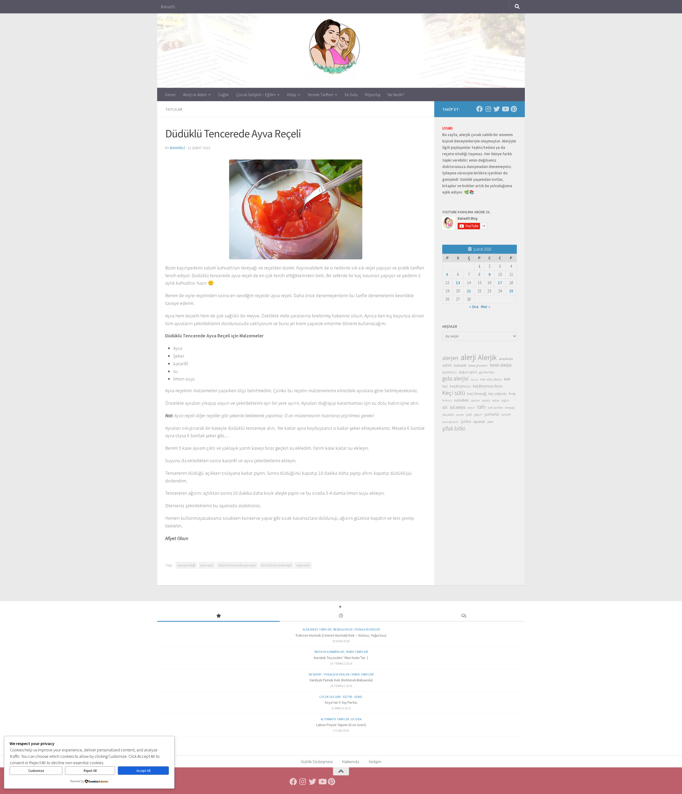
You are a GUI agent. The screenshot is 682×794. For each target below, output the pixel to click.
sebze (495, 400)
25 (511, 290)
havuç (474, 379)
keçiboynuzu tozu (487, 385)
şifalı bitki (453, 428)
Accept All (143, 770)
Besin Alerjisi (342, 629)
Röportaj (372, 94)
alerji (468, 357)
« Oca (473, 306)
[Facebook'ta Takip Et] (479, 109)
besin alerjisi (501, 365)
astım (447, 365)
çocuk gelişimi (450, 422)
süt (445, 407)
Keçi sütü (453, 393)
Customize (36, 770)
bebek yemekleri (478, 365)
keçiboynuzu (460, 385)
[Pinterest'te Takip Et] (513, 109)
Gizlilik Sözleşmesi (316, 761)
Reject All (90, 770)
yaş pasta (448, 414)
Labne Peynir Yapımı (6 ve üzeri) (341, 724)
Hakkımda (350, 761)
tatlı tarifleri (495, 408)
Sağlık (223, 94)
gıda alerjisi (455, 378)
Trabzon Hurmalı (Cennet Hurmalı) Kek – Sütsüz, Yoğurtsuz (341, 635)
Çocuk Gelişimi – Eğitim (256, 94)
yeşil (469, 414)
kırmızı (447, 400)
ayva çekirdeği (186, 565)
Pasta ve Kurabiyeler (329, 652)
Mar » (485, 306)
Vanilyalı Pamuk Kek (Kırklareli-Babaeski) (341, 680)
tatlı (481, 407)
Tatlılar (173, 109)
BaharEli (168, 6)
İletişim (375, 761)
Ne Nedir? (396, 94)
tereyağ (509, 408)
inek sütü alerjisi (491, 379)
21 (469, 290)
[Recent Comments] (463, 616)
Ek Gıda (351, 94)
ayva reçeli (206, 565)
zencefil (506, 414)
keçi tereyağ (476, 393)
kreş (512, 393)
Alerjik (487, 357)
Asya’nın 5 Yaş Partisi (341, 702)
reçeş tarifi (303, 565)
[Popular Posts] (218, 616)
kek (507, 379)
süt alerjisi (457, 407)
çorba (466, 421)
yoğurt (478, 414)
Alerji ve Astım (195, 94)
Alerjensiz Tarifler (317, 629)
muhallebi (461, 400)
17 (500, 282)
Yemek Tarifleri (320, 94)
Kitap (291, 94)
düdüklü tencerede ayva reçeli (237, 565)
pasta (486, 400)
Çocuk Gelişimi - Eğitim (335, 697)
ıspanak (479, 421)
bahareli (177, 147)
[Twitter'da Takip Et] (496, 109)
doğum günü (468, 372)
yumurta (491, 414)
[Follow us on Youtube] (505, 109)
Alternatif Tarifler (335, 719)
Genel (170, 94)
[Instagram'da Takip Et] (488, 109)
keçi (445, 386)
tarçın (471, 408)
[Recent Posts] (341, 616)
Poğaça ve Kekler (367, 629)
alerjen (450, 358)
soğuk (505, 400)
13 (458, 282)
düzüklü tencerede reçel (276, 565)
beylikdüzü (449, 372)
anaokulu (506, 358)
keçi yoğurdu (497, 393)
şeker (490, 422)
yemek (460, 414)
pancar (475, 400)
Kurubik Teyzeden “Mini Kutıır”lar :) (341, 657)
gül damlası (486, 372)
